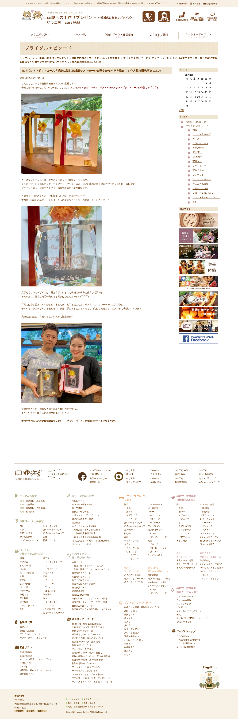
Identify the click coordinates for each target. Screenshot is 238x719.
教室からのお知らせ (196, 121)
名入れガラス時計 (132, 575)
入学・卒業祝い (131, 633)
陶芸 (195, 129)
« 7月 (181, 110)
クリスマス (129, 654)
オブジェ (24, 562)
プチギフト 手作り (80, 678)
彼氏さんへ (129, 614)
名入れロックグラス (133, 582)
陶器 (22, 558)
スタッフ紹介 (89, 703)
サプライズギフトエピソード (33, 638)
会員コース (77, 562)
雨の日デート (78, 501)
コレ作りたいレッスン (30, 540)
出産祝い (128, 643)
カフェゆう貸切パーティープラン (35, 659)
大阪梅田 (30, 508)
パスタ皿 (24, 587)
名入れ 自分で (95, 652)
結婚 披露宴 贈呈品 (92, 623)
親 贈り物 (76, 623)
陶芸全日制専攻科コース (83, 580)
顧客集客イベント (28, 674)
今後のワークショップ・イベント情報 (90, 598)
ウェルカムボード (202, 179)
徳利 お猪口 (25, 594)
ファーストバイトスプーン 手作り (88, 674)
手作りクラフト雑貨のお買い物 (86, 537)
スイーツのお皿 (27, 573)
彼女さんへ (129, 618)
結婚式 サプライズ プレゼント (86, 634)
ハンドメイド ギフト (81, 681)
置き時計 (197, 152)
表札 (195, 202)
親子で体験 (77, 508)
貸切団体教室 (26, 652)
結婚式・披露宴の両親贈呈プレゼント (142, 607)
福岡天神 (30, 511)
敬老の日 (128, 651)
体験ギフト (153, 551)
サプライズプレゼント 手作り (86, 671)
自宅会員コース (79, 587)
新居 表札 (95, 642)
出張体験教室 (26, 656)
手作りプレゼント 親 (101, 678)
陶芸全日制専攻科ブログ (83, 584)
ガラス (196, 139)
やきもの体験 (26, 537)
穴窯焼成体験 (78, 591)
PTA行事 (24, 666)
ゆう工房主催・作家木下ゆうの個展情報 (91, 541)
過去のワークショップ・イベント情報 (90, 602)
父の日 (127, 625)
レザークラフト (200, 166)
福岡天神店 (90, 533)
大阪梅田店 (79, 533)
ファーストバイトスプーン (206, 197)
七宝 (157, 544)
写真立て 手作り (79, 660)
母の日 (127, 622)
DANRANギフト (184, 622)
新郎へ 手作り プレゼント (84, 663)
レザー (50, 602)
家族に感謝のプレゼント (83, 656)
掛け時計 (197, 157)
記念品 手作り (103, 656)
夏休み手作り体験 (80, 511)
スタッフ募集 (73, 703)
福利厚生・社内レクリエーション (35, 670)
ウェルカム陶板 (200, 184)
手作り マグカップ (80, 627)
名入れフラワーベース (134, 578)
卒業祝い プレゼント (103, 681)
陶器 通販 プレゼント (82, 645)
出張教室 (76, 522)
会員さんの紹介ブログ (82, 605)
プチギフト (198, 175)
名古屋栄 (30, 504)
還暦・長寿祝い (131, 636)
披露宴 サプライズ (80, 642)
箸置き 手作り (97, 627)
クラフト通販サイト (185, 643)
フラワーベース (200, 143)
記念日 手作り (78, 638)
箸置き (23, 580)
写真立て (197, 161)
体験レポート (26, 627)
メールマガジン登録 (81, 544)
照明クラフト (49, 540)
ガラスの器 (48, 573)
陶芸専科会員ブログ (81, 577)
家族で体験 (198, 170)
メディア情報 (73, 699)
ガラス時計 (198, 147)
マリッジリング (200, 188)
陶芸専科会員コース (81, 573)
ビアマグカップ (27, 583)
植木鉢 (23, 569)
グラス (131, 551)
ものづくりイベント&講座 (84, 526)
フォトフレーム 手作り (82, 649)
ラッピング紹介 (155, 555)
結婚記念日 (129, 647)
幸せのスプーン (131, 541)
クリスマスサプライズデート (85, 515)
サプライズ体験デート (82, 504)
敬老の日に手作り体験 (82, 519)
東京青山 (30, 501)
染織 (45, 537)
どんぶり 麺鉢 (26, 565)
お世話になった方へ (133, 640)
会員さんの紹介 (27, 630)
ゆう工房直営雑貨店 (185, 647)
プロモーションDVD (203, 192)
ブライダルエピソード (197, 126)
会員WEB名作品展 (80, 595)
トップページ (27, 58)
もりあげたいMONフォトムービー (192, 618)
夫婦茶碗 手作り (79, 652)
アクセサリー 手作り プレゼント (87, 667)
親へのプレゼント (95, 638)
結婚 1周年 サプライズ (82, 631)
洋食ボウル (25, 591)
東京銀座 (40, 501)
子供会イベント (27, 663)
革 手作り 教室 (96, 660)
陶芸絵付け (153, 575)
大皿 (22, 576)
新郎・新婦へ (130, 611)
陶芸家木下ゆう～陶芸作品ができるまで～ (92, 609)
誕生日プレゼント (132, 629)
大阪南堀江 (41, 508)
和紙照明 (47, 594)
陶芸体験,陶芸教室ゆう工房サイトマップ (85, 707)
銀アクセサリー (27, 533)
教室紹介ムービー (91, 699)
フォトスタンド (27, 605)
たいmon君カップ (201, 134)
